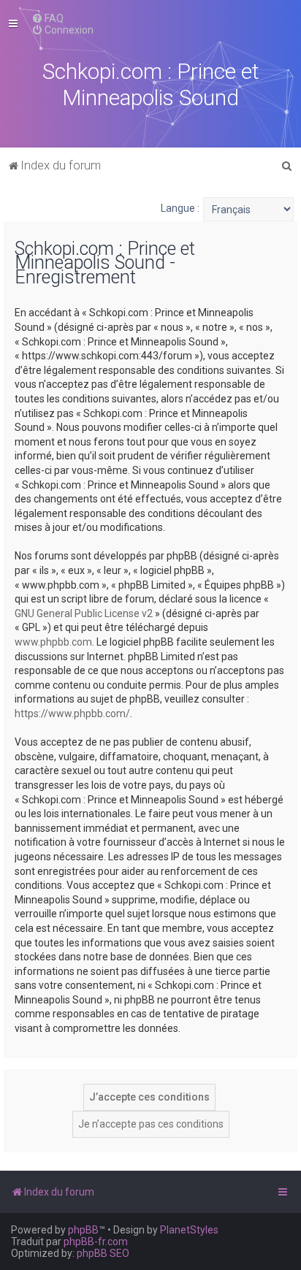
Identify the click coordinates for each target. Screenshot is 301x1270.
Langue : (180, 208)
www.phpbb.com (53, 642)
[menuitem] (47, 18)
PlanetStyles (189, 1230)
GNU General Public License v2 (84, 613)
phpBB (83, 1230)
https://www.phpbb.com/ (72, 713)
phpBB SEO (103, 1253)
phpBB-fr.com (96, 1241)
